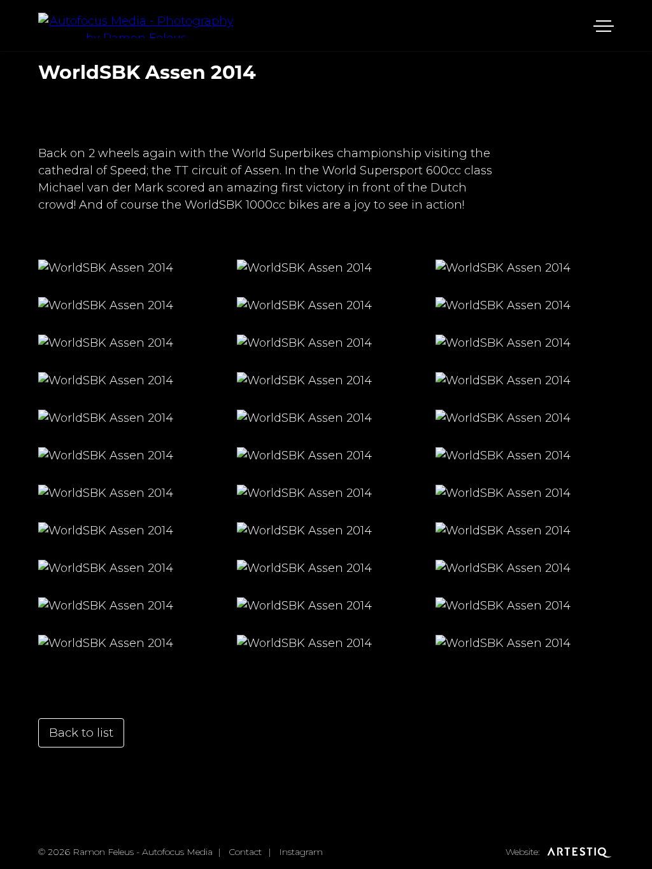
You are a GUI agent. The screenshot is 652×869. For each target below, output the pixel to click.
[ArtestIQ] (578, 852)
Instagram (301, 852)
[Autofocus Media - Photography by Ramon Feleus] (136, 25)
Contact (245, 852)
